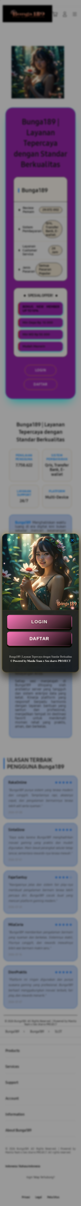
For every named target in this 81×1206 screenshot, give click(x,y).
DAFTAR (39, 638)
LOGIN (39, 621)
